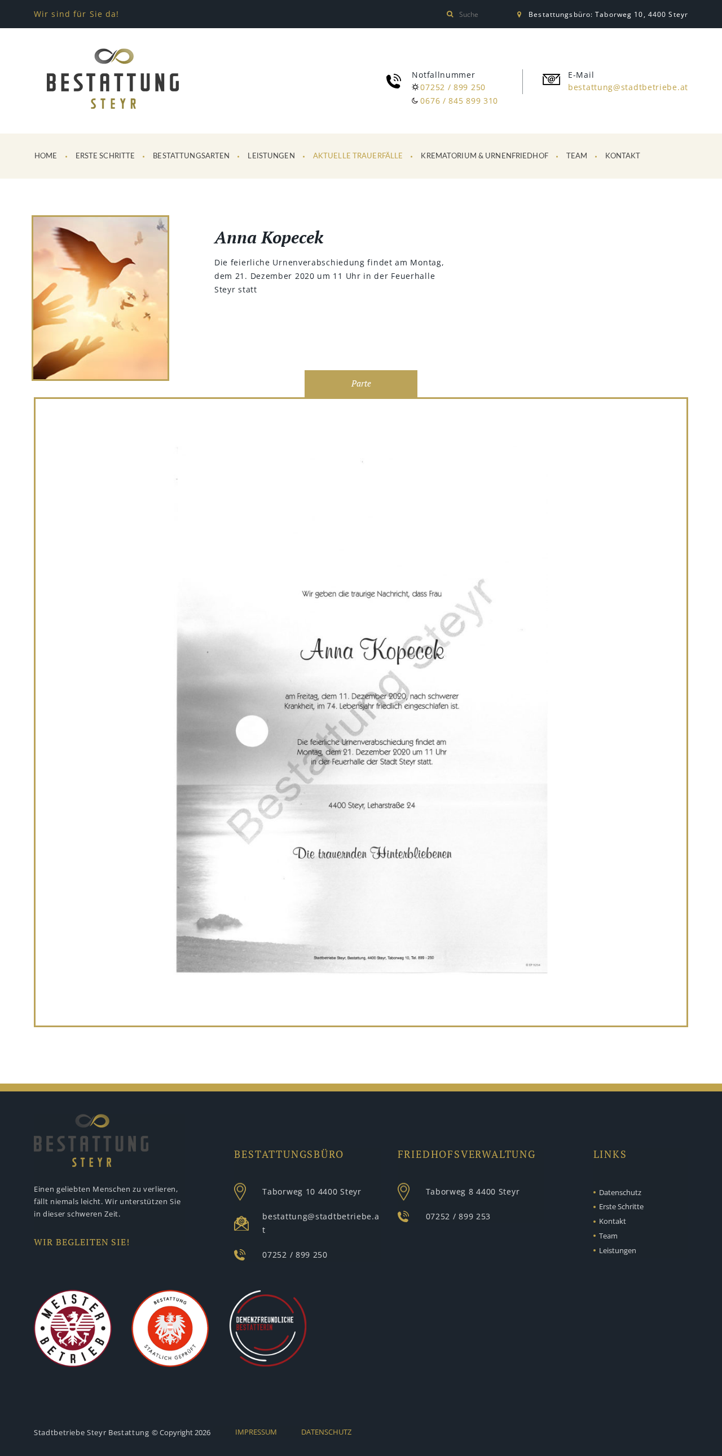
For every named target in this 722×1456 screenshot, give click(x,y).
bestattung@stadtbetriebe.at (628, 87)
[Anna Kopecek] (361, 712)
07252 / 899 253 (458, 1216)
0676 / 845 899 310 (459, 100)
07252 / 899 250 (453, 87)
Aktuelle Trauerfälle (358, 156)
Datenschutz (620, 1192)
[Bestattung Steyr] (113, 78)
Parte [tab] (361, 383)
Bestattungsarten (191, 156)
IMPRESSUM (256, 1432)
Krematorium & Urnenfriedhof (484, 156)
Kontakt (622, 156)
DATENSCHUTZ (326, 1432)
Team (577, 156)
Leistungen (271, 156)
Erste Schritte (105, 156)
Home (46, 156)
